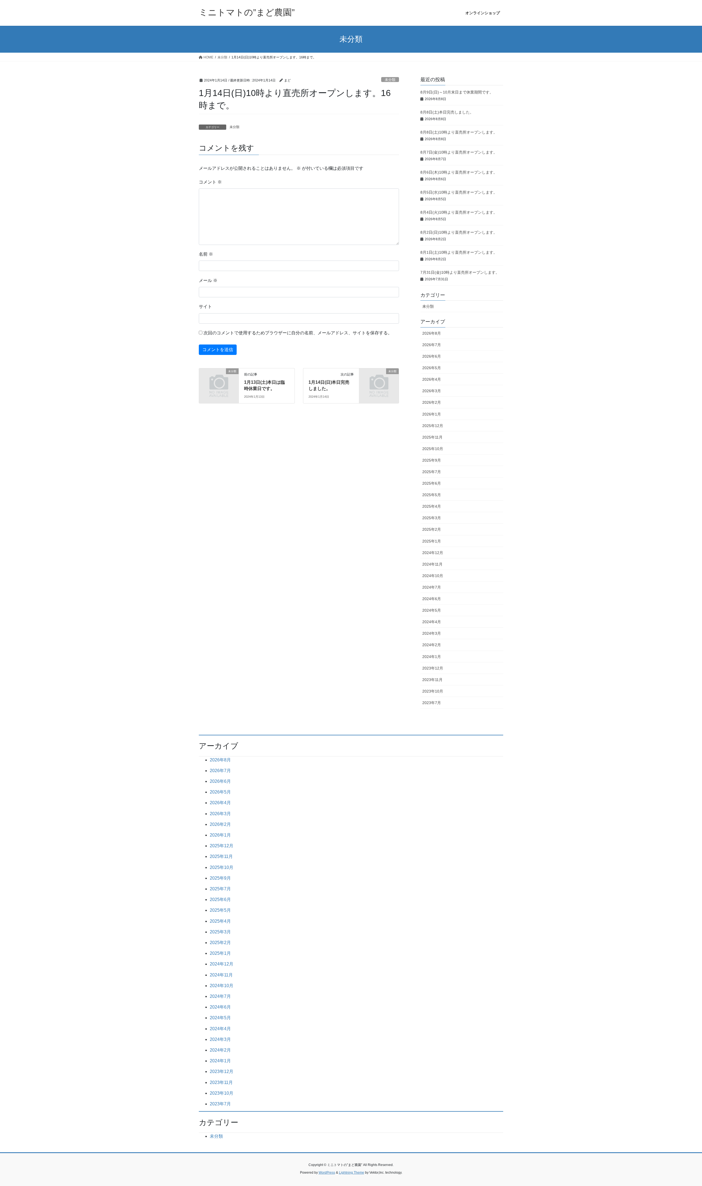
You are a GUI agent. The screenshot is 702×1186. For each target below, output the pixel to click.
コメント (210, 182)
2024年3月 (431, 633)
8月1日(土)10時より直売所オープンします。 (458, 252)
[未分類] (219, 380)
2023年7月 (431, 703)
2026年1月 (431, 414)
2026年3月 (431, 391)
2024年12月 (432, 552)
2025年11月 (432, 437)
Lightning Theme (351, 1172)
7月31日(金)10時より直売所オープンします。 (459, 272)
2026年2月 (431, 402)
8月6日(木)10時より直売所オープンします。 (458, 172)
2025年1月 (431, 541)
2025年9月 (431, 460)
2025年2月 (431, 529)
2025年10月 (432, 449)
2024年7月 (431, 587)
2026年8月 (431, 333)
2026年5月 (431, 368)
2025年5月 (431, 495)
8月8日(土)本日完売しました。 (447, 112)
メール (208, 280)
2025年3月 (431, 518)
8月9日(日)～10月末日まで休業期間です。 (456, 92)
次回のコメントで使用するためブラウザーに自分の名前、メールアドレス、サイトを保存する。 (297, 333)
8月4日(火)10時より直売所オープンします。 (458, 212)
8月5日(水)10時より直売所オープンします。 (458, 192)
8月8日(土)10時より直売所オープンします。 (458, 132)
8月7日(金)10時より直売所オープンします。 (458, 152)
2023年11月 (432, 679)
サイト (205, 306)
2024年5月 (431, 610)
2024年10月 (432, 576)
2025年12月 (432, 425)
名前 (206, 254)
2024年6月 (431, 599)
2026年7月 (431, 345)
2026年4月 (431, 379)
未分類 (390, 80)
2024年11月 (432, 564)
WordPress (327, 1172)
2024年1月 (431, 656)
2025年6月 (431, 483)
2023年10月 (432, 691)
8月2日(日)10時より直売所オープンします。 (458, 232)
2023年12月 (432, 668)
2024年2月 (431, 645)
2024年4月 (431, 622)
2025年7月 (431, 472)
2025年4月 (431, 506)
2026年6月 (431, 356)
